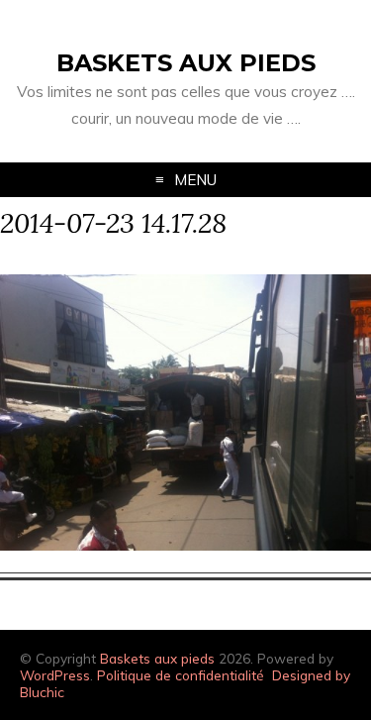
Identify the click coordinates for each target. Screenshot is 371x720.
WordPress (55, 675)
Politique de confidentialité (180, 675)
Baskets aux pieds (186, 63)
